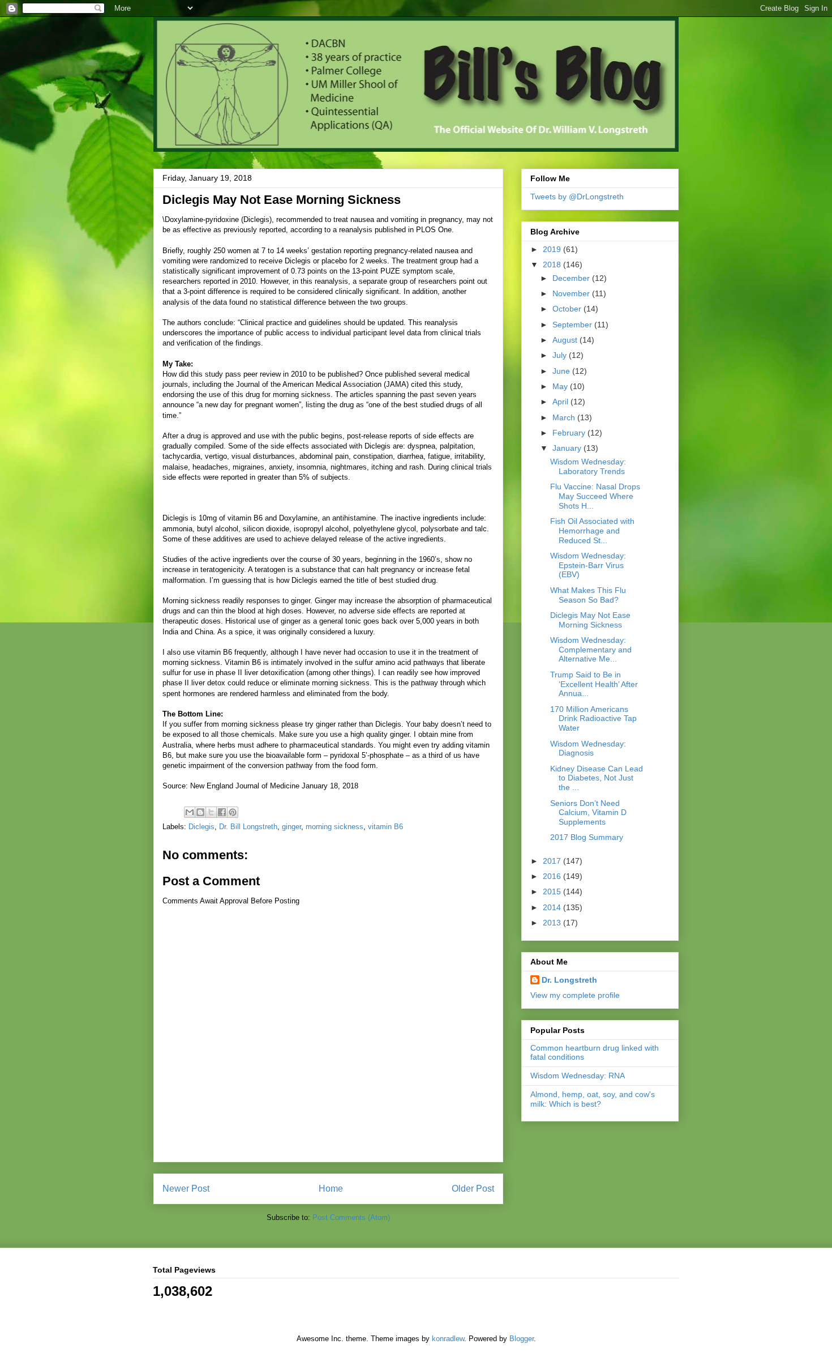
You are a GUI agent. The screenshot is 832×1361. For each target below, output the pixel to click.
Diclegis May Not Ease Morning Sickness (590, 620)
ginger (291, 826)
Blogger (521, 1338)
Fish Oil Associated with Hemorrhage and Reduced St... (592, 531)
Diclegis (201, 826)
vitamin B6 (385, 826)
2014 (553, 907)
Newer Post (185, 1188)
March (564, 417)
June (562, 371)
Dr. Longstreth (569, 979)
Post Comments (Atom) (351, 1217)
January (568, 448)
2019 (553, 249)
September (573, 324)
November (572, 293)
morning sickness (334, 826)
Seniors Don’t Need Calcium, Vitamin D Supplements (588, 813)
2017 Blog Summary (586, 837)
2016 (553, 876)
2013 (553, 922)
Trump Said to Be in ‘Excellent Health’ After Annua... (594, 684)
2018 (553, 264)
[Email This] (189, 812)
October (568, 308)
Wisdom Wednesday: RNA (577, 1075)
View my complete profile (575, 995)
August (566, 339)
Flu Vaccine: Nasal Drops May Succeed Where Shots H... (595, 496)
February (569, 432)
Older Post (473, 1188)
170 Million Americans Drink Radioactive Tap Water (593, 719)
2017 (553, 860)
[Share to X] (211, 812)
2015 (553, 891)
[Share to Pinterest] (232, 812)
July (560, 355)
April (561, 401)
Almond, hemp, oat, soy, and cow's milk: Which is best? (592, 1099)
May (561, 386)
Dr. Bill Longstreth (248, 826)
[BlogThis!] (200, 812)
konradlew (448, 1338)
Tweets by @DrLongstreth (577, 196)
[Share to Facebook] (222, 812)
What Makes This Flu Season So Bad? (588, 595)
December (572, 278)
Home (331, 1188)
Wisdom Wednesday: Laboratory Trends (588, 466)
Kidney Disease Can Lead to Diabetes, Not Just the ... (596, 778)
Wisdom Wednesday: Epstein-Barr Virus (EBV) (588, 565)
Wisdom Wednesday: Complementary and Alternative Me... (591, 649)
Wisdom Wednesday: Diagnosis (588, 748)
